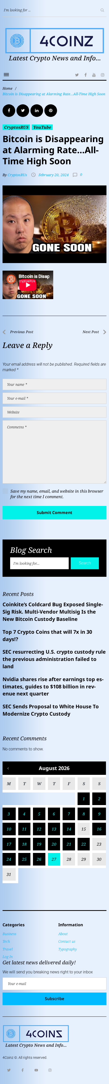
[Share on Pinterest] (50, 110)
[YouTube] (94, 75)
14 (69, 829)
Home (7, 88)
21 (69, 844)
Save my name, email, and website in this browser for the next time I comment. (56, 493)
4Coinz (8, 1058)
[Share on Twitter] (22, 110)
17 (9, 844)
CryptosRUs (17, 174)
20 (54, 844)
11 (24, 829)
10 (9, 829)
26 (39, 859)
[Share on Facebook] (9, 110)
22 (83, 844)
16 (99, 829)
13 (54, 829)
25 (24, 859)
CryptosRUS (16, 127)
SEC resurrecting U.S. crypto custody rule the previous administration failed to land (54, 659)
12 (39, 829)
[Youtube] (36, 1070)
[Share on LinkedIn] (36, 110)
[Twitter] (77, 75)
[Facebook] (85, 75)
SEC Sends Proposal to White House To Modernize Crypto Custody (51, 710)
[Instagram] (102, 75)
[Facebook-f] (22, 1070)
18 (24, 844)
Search (85, 563)
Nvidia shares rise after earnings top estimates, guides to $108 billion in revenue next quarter (53, 686)
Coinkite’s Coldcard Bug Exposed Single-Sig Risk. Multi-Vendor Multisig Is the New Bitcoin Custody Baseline (53, 611)
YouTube (42, 127)
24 (9, 859)
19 (39, 844)
